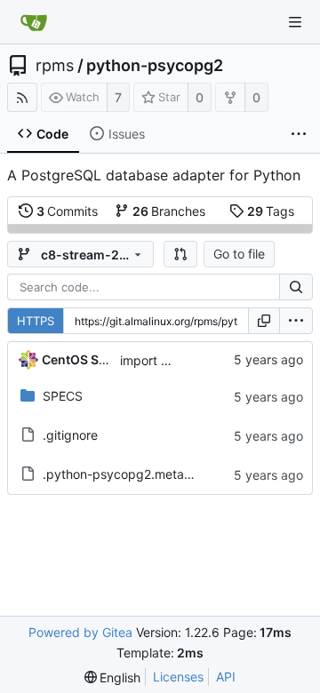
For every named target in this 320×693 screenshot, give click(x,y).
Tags (271, 211)
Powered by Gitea (80, 632)
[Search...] (296, 287)
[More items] (298, 134)
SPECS (63, 395)
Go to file (239, 253)
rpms (55, 66)
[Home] (34, 22)
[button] (180, 254)
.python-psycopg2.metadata (127, 474)
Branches (169, 211)
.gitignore (70, 434)
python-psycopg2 (154, 66)
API (226, 676)
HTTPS (35, 321)
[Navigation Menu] (295, 22)
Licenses (178, 676)
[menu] (296, 320)
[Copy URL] (264, 320)
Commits (67, 211)
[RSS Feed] (22, 97)
